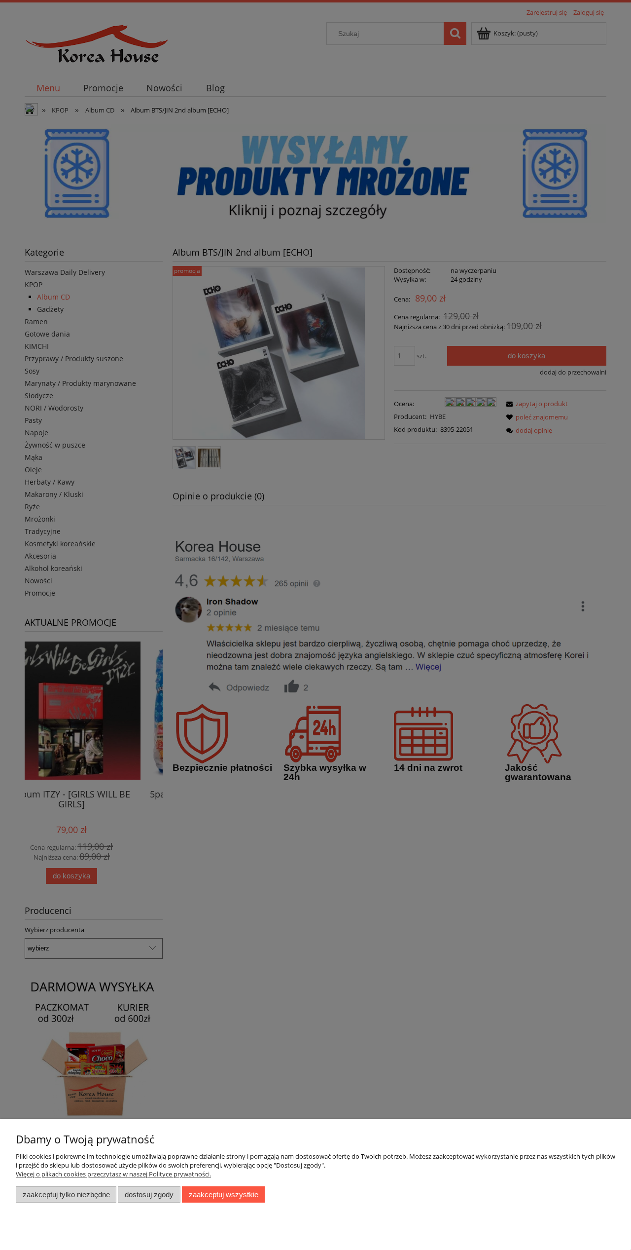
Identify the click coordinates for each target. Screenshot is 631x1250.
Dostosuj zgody (149, 1194)
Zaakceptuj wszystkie (223, 1194)
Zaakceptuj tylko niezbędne (66, 1194)
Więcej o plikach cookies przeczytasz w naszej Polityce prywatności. (113, 1174)
